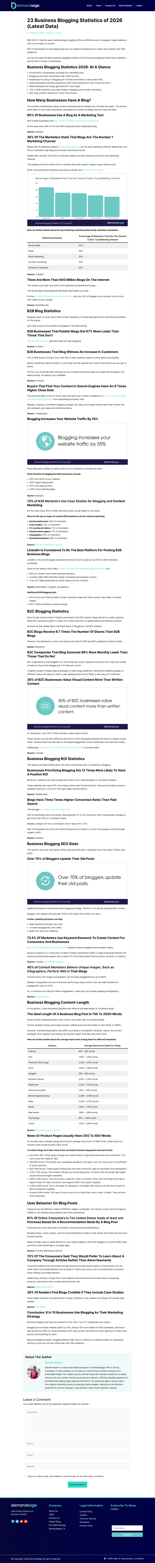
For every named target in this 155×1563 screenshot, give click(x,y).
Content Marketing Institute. (49, 544)
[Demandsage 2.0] (57, 1529)
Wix (37, 1130)
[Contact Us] (54, 1518)
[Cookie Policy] (86, 1512)
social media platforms (69, 147)
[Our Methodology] (57, 1525)
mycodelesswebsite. (54, 962)
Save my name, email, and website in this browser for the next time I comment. (66, 1476)
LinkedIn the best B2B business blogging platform (82, 568)
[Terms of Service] (88, 1519)
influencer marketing (93, 170)
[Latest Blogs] (55, 1522)
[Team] (51, 1514)
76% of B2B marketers (38, 341)
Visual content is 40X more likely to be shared (61, 747)
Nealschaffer (47, 1287)
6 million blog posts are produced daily (53, 296)
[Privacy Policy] (86, 1526)
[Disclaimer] (85, 1522)
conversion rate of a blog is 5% (54, 809)
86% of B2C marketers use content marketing (76, 121)
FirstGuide (40, 1307)
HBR (37, 1287)
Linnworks (55, 1130)
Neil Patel (44, 1130)
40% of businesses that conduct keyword (47, 947)
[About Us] (53, 1511)
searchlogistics (42, 996)
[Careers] (83, 1515)
